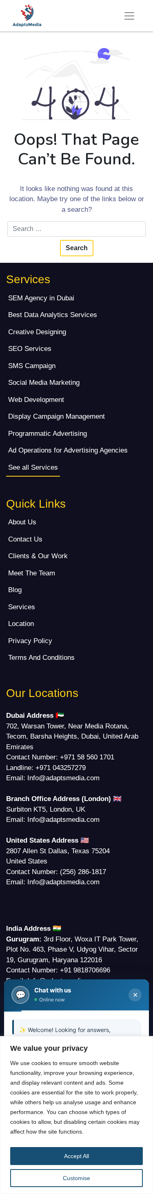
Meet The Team (31, 573)
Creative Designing (37, 332)
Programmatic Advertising (47, 433)
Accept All (76, 1156)
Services (21, 607)
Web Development (36, 400)
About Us (22, 522)
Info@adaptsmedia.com (63, 778)
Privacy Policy (30, 641)
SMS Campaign (31, 366)
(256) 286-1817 (83, 872)
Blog (15, 590)
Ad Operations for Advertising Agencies (68, 450)
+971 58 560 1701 (87, 757)
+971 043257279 (60, 768)
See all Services (33, 467)
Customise (76, 1178)
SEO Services (29, 349)
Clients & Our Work (38, 556)
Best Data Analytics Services (52, 315)
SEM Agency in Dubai (41, 298)
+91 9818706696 (85, 970)
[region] (76, 1115)
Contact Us (25, 539)
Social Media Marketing (44, 382)
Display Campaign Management (56, 416)
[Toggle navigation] (129, 16)
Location (21, 624)
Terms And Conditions (41, 657)
